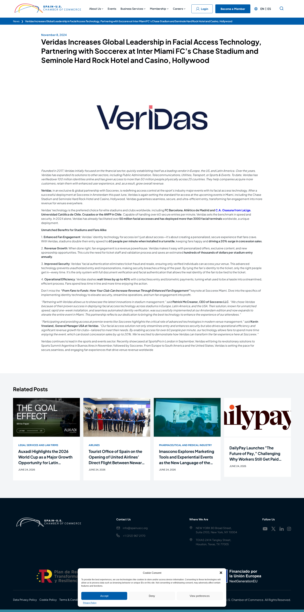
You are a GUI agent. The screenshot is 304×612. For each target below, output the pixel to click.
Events (112, 8)
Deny (152, 595)
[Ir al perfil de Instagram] (289, 529)
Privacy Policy (89, 603)
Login (204, 9)
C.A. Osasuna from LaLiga (233, 210)
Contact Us (123, 519)
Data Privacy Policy (25, 599)
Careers (178, 8)
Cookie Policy (48, 599)
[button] (221, 572)
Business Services (132, 8)
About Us (95, 8)
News (16, 21)
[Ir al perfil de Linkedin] (281, 529)
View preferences (200, 595)
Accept (104, 595)
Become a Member (233, 9)
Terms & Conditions (71, 599)
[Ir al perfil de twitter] (273, 529)
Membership (158, 8)
